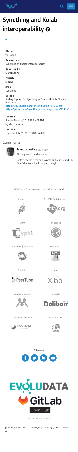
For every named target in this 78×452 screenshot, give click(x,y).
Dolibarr (56, 294)
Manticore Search (22, 294)
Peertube (22, 270)
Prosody (16, 317)
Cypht (22, 222)
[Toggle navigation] (71, 6)
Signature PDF (56, 317)
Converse (27, 317)
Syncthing (56, 222)
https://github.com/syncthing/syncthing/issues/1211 (36, 109)
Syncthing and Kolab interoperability (30, 24)
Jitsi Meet (22, 199)
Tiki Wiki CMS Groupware (56, 199)
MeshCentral (56, 246)
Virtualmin (17, 246)
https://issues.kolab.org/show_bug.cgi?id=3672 (32, 106)
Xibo (56, 270)
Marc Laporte (26, 149)
